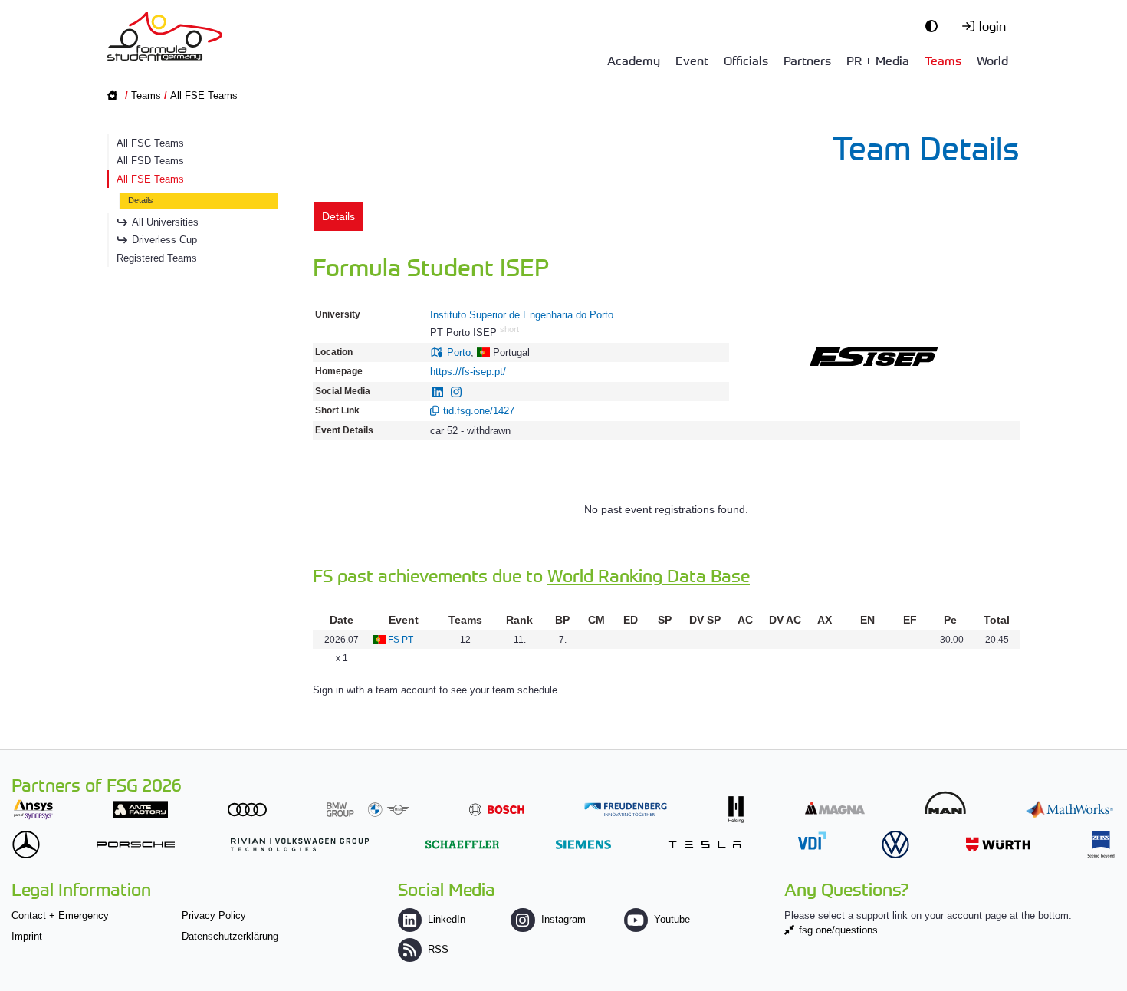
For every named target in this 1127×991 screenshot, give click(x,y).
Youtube (672, 919)
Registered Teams (157, 258)
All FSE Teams (204, 95)
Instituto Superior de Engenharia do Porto (521, 315)
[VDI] (812, 840)
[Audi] (247, 809)
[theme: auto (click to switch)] (935, 25)
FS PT (400, 639)
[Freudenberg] (625, 809)
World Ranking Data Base (648, 575)
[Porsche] (136, 844)
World (992, 59)
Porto (459, 352)
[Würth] (998, 844)
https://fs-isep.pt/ (468, 371)
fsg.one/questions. (840, 930)
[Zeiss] (1101, 844)
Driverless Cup (164, 239)
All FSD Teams (150, 160)
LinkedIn (446, 919)
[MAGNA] (835, 808)
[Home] (164, 36)
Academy (633, 59)
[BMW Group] (368, 809)
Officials (746, 59)
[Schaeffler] (462, 844)
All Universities (165, 222)
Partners (807, 59)
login (992, 25)
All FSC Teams (150, 143)
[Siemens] (583, 844)
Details (140, 200)
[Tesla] (704, 844)
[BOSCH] (496, 809)
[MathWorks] (1069, 809)
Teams (943, 59)
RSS (438, 949)
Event (691, 59)
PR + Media (877, 59)
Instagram (563, 919)
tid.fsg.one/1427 (478, 410)
